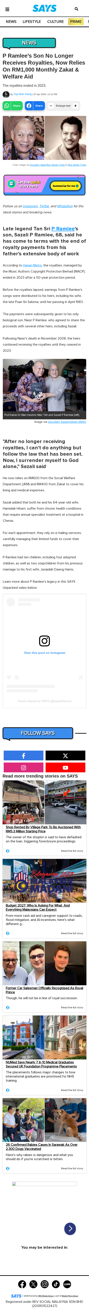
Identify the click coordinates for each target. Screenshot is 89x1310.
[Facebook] (22, 1283)
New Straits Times (77, 165)
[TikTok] (56, 1283)
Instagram (30, 206)
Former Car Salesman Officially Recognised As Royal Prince (44, 990)
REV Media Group (45, 1296)
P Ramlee (63, 229)
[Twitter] (33, 1283)
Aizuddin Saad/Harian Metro (67, 421)
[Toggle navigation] (7, 8)
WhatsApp (65, 206)
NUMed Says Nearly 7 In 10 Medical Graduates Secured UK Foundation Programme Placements (41, 1064)
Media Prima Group (70, 1296)
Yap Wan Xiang (23, 94)
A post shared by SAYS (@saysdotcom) (45, 701)
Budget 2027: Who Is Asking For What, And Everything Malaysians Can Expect (38, 907)
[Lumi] (67, 1283)
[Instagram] (45, 1283)
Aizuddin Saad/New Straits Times (47, 165)
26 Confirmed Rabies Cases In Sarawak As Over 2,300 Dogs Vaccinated (42, 1147)
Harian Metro (32, 265)
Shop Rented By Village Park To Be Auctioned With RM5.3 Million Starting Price (43, 829)
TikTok (44, 206)
